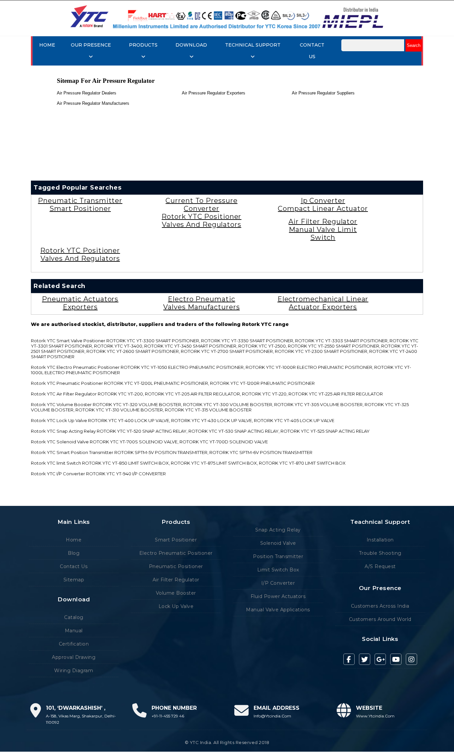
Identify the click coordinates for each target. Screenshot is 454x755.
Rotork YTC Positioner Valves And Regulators (201, 220)
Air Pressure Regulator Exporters (213, 92)
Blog (73, 553)
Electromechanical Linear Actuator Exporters (323, 303)
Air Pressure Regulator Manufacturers (93, 103)
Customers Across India (380, 606)
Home (47, 45)
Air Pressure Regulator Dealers (86, 92)
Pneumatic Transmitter (80, 201)
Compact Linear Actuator (323, 209)
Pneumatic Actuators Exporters (80, 303)
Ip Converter (323, 201)
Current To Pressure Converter (201, 205)
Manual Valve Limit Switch (323, 233)
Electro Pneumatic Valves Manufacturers (201, 303)
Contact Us (73, 566)
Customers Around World (380, 619)
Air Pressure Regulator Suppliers (323, 92)
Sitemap (73, 580)
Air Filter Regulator (322, 222)
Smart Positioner (80, 209)
